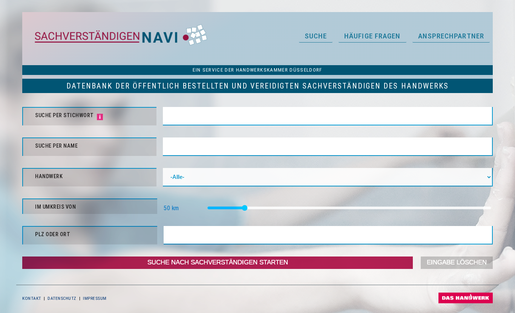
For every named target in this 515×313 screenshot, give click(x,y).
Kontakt (31, 298)
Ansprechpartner (451, 36)
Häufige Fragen (372, 36)
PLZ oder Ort (52, 234)
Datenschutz (62, 298)
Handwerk (49, 176)
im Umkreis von (55, 207)
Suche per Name (56, 146)
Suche (316, 36)
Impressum (95, 298)
